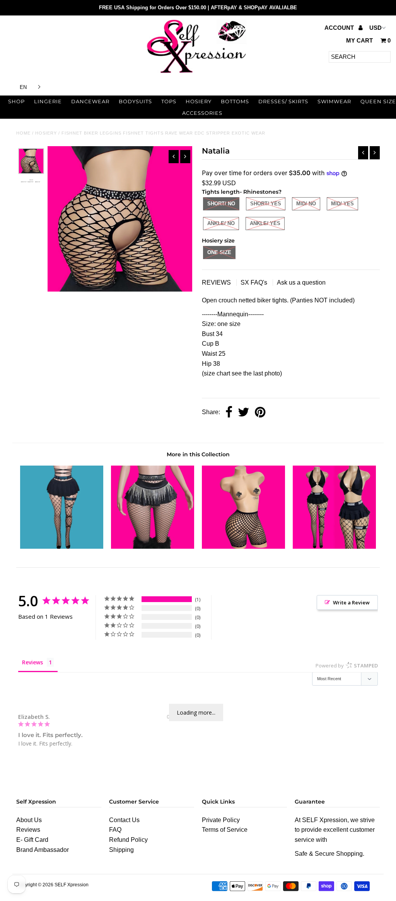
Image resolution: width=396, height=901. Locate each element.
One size (219, 252)
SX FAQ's (255, 282)
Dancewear (90, 101)
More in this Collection (198, 454)
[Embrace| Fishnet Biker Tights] (243, 546)
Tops (168, 101)
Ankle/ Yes (265, 223)
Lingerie (48, 101)
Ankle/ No (221, 223)
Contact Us (124, 820)
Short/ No (221, 203)
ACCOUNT (339, 27)
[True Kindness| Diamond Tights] (61, 546)
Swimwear (334, 101)
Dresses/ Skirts (283, 101)
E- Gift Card (32, 839)
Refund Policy (128, 839)
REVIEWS (217, 282)
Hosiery (199, 101)
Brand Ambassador (42, 849)
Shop (16, 101)
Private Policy (221, 820)
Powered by (347, 665)
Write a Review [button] (351, 602)
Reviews (28, 829)
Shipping (121, 849)
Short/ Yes (265, 203)
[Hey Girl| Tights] (334, 546)
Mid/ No (306, 203)
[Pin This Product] (260, 413)
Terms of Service (225, 829)
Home (23, 133)
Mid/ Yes (342, 203)
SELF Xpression (72, 884)
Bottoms (235, 101)
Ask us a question (301, 282)
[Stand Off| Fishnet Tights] (152, 546)
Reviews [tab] (32, 662)
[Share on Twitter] (243, 413)
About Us (29, 820)
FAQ (115, 829)
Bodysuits (135, 101)
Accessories (202, 113)
